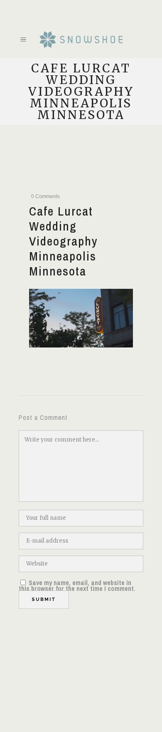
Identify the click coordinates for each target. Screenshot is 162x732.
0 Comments (45, 196)
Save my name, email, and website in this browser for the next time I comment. (77, 585)
